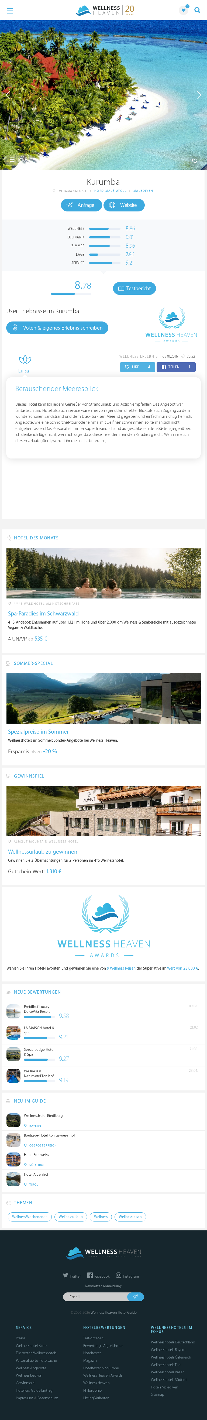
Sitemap (157, 1394)
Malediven (143, 191)
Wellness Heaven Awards (102, 1375)
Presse (20, 1338)
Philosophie (92, 1390)
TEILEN (179, 367)
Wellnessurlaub (71, 1217)
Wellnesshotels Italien (168, 1372)
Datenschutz (47, 1398)
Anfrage (86, 205)
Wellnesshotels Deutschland (173, 1342)
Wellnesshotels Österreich (171, 1357)
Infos (22, 160)
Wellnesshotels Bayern (168, 1349)
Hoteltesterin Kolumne (101, 1368)
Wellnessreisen (130, 1217)
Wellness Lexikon (29, 1375)
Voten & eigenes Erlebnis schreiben (63, 328)
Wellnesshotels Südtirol (169, 1379)
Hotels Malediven (164, 1387)
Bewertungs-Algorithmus (103, 1345)
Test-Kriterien (93, 1338)
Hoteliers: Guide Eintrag (34, 1390)
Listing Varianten (96, 1398)
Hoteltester (92, 1353)
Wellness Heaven (96, 1383)
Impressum (24, 1398)
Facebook (101, 1276)
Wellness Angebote (31, 1368)
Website (128, 205)
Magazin (90, 1360)
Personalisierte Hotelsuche (36, 1360)
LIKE (140, 367)
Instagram (130, 1276)
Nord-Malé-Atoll (110, 191)
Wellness (101, 1217)
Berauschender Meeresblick (56, 389)
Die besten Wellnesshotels (36, 1353)
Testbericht (138, 289)
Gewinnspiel (25, 1383)
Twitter (75, 1276)
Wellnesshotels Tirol (166, 1365)
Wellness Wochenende (29, 1217)
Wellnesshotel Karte (31, 1345)
